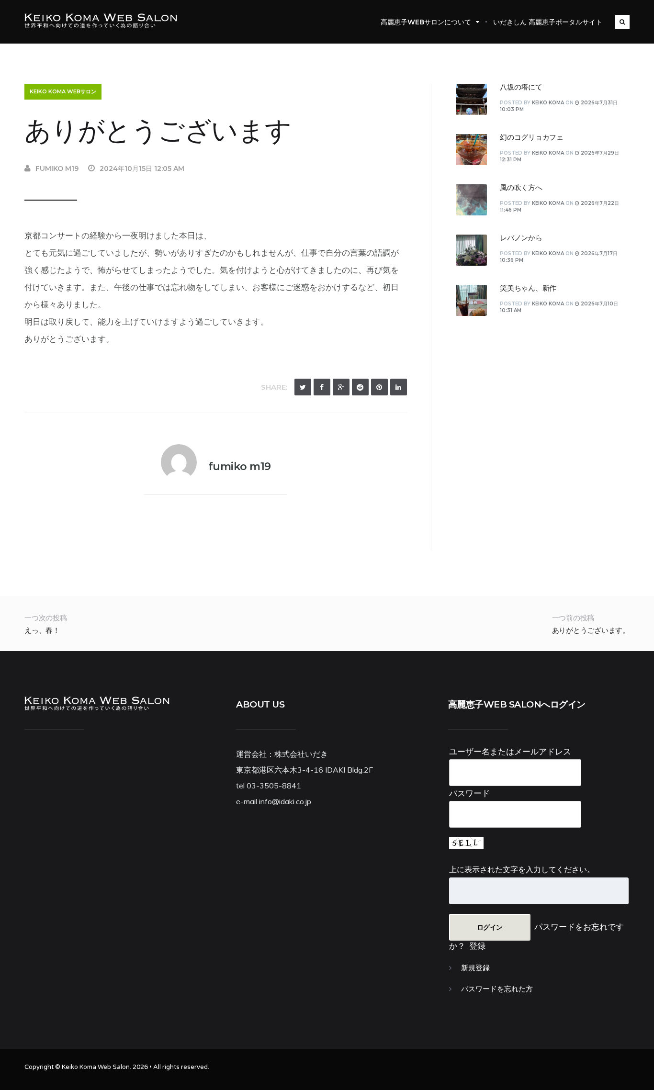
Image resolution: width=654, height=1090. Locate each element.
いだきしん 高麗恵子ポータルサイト (547, 22)
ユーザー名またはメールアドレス (510, 751)
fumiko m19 (57, 168)
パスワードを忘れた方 (497, 989)
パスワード (469, 793)
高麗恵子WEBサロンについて (426, 22)
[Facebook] (322, 387)
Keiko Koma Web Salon (96, 1067)
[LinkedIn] (398, 387)
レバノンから (521, 238)
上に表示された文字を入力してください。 (522, 869)
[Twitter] (302, 387)
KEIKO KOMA (548, 103)
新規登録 (475, 968)
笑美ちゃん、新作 (528, 288)
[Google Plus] (341, 387)
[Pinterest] (379, 387)
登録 (477, 946)
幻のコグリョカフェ (532, 137)
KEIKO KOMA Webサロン (63, 91)
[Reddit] (360, 387)
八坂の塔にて (521, 87)
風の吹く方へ (521, 187)
